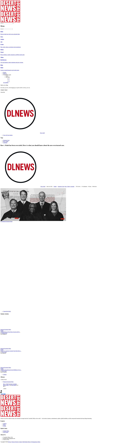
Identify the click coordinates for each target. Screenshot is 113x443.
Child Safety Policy (26, 441)
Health (55, 186)
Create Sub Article (7, 311)
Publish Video (6, 431)
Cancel (2, 90)
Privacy (9, 441)
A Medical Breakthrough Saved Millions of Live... (11, 369)
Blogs (4, 424)
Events (4, 425)
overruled (5, 142)
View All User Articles (7, 135)
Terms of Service (15, 441)
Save (6, 90)
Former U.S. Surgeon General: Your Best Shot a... (11, 350)
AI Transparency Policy (35, 441)
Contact (20, 441)
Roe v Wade (5, 141)
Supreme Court (6, 140)
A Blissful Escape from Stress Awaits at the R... (10, 331)
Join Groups (5, 432)
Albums (4, 374)
